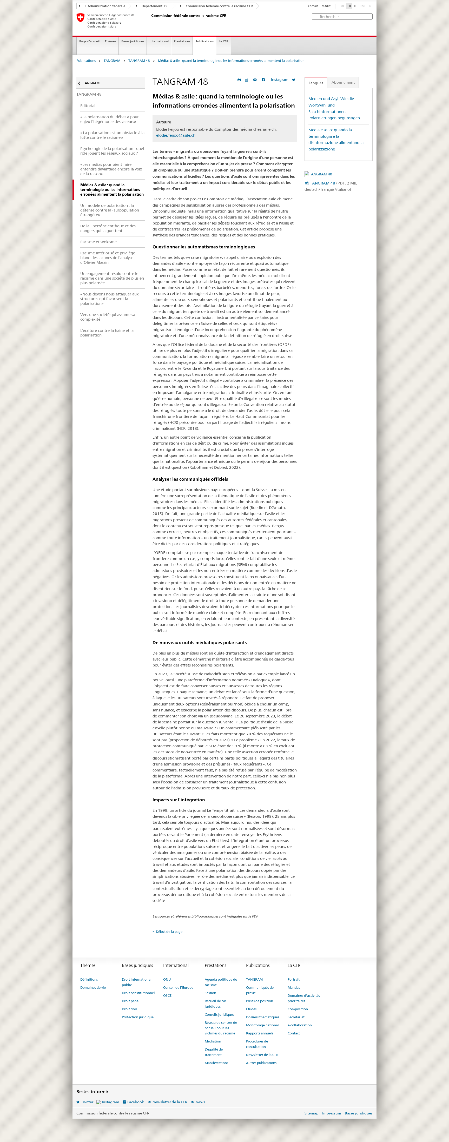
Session (210, 993)
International (159, 41)
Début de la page (169, 931)
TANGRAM (112, 61)
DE (342, 6)
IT (355, 6)
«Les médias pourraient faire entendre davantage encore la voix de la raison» (111, 169)
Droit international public (136, 982)
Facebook (135, 1102)
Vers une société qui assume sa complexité (107, 317)
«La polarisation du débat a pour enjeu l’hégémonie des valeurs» (109, 119)
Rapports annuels (259, 1033)
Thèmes (110, 41)
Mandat (294, 987)
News (200, 1102)
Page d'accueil (89, 41)
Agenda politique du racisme (221, 982)
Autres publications (261, 1063)
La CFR (223, 41)
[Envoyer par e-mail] (255, 80)
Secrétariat (296, 1017)
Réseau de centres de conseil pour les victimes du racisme (221, 1027)
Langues (316, 83)
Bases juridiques (132, 41)
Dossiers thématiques (262, 1017)
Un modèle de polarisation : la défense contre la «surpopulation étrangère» (109, 210)
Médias (326, 6)
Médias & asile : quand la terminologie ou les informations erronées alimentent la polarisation (231, 61)
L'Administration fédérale (104, 6)
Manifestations (216, 1063)
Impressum (331, 1113)
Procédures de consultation (257, 1044)
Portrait (294, 979)
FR (349, 6)
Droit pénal (131, 1001)
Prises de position (259, 1001)
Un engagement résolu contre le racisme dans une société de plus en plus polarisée (112, 278)
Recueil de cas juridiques (215, 1003)
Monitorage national (262, 1025)
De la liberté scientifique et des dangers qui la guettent (108, 228)
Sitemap (312, 1113)
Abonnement (343, 82)
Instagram (279, 79)
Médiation (213, 1041)
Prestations (182, 41)
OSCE (167, 995)
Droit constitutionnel (138, 993)
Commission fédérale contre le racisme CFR (219, 6)
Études (251, 1009)
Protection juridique (138, 1017)
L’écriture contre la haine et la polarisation (107, 333)
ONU (167, 979)
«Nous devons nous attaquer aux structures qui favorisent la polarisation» (109, 299)
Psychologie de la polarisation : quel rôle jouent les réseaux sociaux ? (112, 151)
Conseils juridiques (219, 1014)
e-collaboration (300, 1025)
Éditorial (87, 105)
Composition (298, 1009)
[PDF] (247, 80)
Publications (204, 41)
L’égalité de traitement (214, 1052)
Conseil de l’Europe (178, 987)
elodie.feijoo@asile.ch (175, 135)
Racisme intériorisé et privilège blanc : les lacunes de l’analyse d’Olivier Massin (107, 257)
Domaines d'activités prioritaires (304, 998)
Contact (313, 6)
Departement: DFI (155, 6)
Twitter (87, 1102)
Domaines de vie (93, 987)
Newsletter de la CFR (262, 1055)
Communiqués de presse (260, 990)
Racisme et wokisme (98, 241)
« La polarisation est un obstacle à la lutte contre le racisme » (112, 135)
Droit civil (129, 1009)
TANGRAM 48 (139, 61)
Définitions (89, 979)
